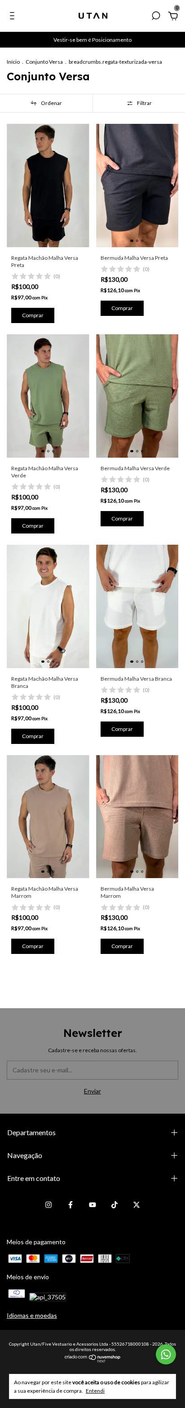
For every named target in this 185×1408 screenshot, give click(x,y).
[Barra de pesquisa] (155, 17)
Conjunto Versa (44, 61)
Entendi (95, 1390)
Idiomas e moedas (32, 1315)
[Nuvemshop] (93, 1360)
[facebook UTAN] (70, 1204)
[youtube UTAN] (92, 1204)
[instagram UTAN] (48, 1204)
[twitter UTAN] (136, 1204)
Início (13, 61)
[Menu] (14, 17)
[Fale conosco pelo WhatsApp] (166, 1354)
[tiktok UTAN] (114, 1204)
